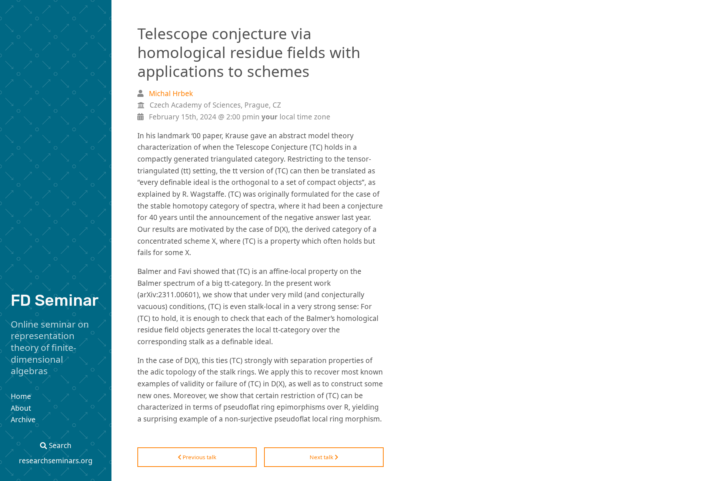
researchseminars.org (56, 460)
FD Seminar (55, 300)
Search (59, 445)
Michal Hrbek (171, 93)
